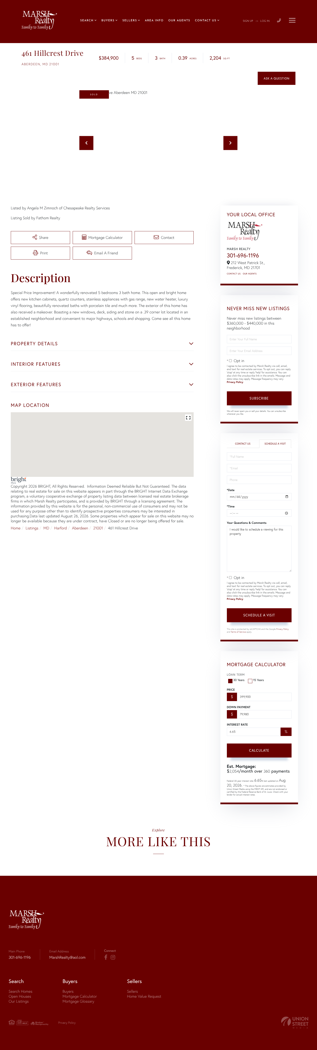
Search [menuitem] (87, 20)
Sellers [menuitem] (129, 20)
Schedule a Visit (275, 443)
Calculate (259, 750)
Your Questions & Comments (247, 523)
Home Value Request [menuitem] (144, 996)
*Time (231, 506)
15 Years (258, 680)
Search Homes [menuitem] (20, 991)
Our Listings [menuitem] (19, 1001)
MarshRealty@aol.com (67, 957)
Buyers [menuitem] (107, 20)
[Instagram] (113, 957)
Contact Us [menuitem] (205, 20)
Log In (265, 21)
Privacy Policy (235, 382)
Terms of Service (238, 631)
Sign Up (248, 21)
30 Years (239, 680)
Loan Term (236, 674)
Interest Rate (237, 724)
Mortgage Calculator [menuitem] (80, 996)
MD (46, 528)
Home (15, 528)
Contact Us (234, 273)
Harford (60, 528)
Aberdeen (80, 528)
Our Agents (250, 273)
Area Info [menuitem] (154, 20)
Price (231, 690)
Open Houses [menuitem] (20, 996)
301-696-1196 (243, 255)
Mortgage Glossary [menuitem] (78, 1001)
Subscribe (259, 398)
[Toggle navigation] (292, 20)
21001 (98, 528)
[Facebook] (105, 957)
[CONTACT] (276, 78)
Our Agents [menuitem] (179, 20)
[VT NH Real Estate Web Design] (294, 1022)
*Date (231, 490)
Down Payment (238, 707)
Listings (32, 528)
